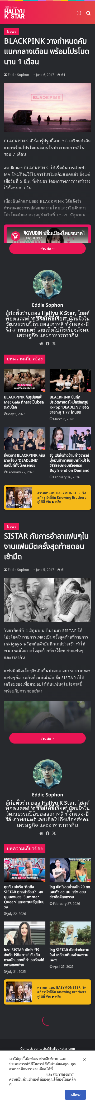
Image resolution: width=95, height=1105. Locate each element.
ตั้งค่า (17, 1084)
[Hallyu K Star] (14, 12)
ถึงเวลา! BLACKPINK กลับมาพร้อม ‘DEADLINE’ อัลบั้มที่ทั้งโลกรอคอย (24, 460)
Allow (75, 1095)
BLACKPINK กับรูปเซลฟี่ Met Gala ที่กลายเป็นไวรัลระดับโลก (24, 402)
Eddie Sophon (18, 74)
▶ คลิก (56, 501)
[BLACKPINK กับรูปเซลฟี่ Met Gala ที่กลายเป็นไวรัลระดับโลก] (24, 380)
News (11, 31)
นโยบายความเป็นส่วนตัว (27, 1074)
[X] (54, 343)
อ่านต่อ (46, 248)
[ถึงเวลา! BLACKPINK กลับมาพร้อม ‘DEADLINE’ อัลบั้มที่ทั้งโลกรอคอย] (24, 438)
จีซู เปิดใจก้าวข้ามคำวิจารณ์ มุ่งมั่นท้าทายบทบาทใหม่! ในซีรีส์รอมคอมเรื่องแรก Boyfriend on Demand (70, 463)
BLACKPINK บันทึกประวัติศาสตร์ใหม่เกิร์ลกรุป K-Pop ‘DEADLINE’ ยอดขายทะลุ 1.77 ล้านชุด (69, 405)
